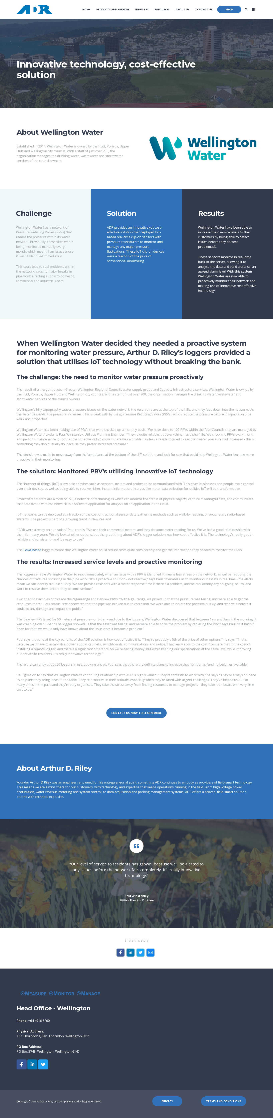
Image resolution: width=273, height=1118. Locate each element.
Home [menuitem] (86, 9)
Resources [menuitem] (162, 9)
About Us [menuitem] (182, 9)
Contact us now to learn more (136, 713)
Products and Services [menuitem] (112, 9)
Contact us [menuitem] (203, 9)
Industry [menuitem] (142, 9)
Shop (229, 9)
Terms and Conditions (223, 1101)
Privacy (167, 1101)
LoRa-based (32, 550)
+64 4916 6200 (39, 1020)
